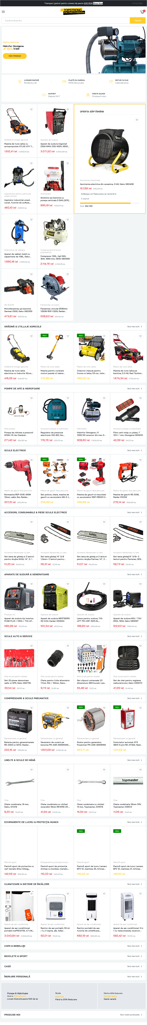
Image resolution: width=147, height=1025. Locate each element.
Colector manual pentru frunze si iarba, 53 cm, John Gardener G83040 (90, 372)
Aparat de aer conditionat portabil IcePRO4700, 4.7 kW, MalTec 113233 (18, 929)
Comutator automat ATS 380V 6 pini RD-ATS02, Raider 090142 (128, 743)
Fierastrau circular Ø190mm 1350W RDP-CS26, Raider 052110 (53, 310)
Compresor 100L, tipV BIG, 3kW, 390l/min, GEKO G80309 (55, 257)
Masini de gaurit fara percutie (18, 490)
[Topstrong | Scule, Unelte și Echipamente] (73, 12)
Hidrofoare (82, 428)
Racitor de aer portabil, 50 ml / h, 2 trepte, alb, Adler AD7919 (55, 929)
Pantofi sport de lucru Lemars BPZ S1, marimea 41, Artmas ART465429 (128, 867)
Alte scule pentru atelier (15, 676)
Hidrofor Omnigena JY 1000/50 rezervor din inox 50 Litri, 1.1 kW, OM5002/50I (91, 433)
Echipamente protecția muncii (54, 862)
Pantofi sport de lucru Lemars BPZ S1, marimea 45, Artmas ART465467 (92, 867)
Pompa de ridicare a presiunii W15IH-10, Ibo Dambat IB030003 (18, 433)
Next (138, 50)
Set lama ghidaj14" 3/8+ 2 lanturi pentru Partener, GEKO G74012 (127, 557)
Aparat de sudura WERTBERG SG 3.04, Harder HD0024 (55, 619)
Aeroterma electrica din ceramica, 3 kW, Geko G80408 (107, 184)
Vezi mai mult (133, 326)
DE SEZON (9, 305)
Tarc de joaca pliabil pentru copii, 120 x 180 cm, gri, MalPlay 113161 (17, 991)
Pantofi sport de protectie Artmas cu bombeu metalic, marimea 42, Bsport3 (54, 867)
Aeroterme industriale (90, 180)
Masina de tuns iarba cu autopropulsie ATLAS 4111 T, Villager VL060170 (18, 145)
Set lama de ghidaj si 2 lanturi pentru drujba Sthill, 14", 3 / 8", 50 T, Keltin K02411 (19, 557)
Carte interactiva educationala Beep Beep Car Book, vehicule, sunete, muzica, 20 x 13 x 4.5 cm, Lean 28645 (128, 991)
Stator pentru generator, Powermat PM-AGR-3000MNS (91, 743)
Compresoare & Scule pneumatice (50, 251)
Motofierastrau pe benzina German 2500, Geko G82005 (18, 310)
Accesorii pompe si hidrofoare (54, 428)
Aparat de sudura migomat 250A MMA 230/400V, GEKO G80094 (54, 145)
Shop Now (98, 3)
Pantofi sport (10, 862)
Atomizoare (45, 193)
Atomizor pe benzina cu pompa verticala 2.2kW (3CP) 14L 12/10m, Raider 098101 (54, 199)
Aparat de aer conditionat (16, 924)
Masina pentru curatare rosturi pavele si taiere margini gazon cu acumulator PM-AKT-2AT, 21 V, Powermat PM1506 (55, 372)
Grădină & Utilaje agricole (16, 139)
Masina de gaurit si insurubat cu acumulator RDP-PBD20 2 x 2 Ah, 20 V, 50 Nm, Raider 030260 (91, 495)
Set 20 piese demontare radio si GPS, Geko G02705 (17, 681)
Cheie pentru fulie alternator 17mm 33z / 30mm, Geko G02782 (55, 681)
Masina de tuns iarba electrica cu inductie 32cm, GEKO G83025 (18, 372)
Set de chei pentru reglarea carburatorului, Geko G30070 (127, 681)
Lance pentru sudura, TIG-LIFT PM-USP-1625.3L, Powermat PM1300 (90, 619)
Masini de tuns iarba (50, 366)
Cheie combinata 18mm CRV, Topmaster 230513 (127, 805)
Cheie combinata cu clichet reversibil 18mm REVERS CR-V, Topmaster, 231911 (55, 805)
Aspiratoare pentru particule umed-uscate (17, 194)
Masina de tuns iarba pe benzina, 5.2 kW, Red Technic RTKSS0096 (127, 372)
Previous (8, 50)
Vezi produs (15, 56)
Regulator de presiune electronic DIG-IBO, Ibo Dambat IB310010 (52, 433)
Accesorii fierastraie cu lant (17, 552)
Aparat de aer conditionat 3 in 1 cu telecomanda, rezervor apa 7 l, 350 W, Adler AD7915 (128, 929)
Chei (6, 800)
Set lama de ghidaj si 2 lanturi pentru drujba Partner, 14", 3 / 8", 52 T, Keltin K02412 (92, 557)
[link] (31, 109)
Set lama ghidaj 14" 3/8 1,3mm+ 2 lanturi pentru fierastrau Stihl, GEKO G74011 (55, 557)
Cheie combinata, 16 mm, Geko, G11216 (16, 805)
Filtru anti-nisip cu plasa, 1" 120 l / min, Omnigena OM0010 (128, 433)
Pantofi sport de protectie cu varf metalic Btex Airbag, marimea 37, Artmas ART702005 (19, 867)
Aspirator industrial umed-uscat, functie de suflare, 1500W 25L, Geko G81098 (17, 201)
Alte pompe (9, 428)
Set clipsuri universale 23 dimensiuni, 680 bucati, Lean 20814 (91, 681)
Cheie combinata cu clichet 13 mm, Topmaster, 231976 (90, 805)
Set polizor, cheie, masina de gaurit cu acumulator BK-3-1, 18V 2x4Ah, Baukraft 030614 (55, 495)
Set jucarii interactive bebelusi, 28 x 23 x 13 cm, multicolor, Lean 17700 (53, 991)
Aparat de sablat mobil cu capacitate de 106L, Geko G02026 (17, 255)
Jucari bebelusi (11, 986)
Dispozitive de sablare (14, 250)
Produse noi (9, 614)
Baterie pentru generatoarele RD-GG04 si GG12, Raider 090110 (19, 743)
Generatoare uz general (15, 738)
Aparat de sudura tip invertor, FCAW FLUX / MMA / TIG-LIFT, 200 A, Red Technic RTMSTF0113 (19, 619)
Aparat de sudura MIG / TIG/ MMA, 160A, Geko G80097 (127, 619)
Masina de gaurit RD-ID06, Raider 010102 (126, 495)
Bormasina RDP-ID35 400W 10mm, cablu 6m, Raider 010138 (17, 495)
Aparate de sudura (49, 139)
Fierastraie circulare (49, 305)
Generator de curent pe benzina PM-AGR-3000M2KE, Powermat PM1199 (55, 743)
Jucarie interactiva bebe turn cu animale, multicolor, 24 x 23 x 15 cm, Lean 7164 (92, 991)
